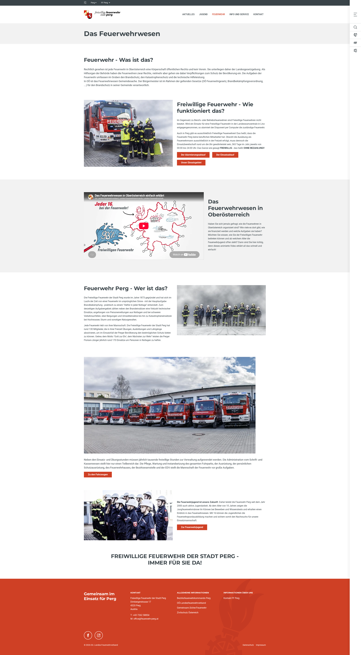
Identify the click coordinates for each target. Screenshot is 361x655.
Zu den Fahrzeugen (98, 474)
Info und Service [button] (239, 14)
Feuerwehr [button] (218, 14)
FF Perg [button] (104, 3)
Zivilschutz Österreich (187, 612)
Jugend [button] (203, 14)
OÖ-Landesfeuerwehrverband (191, 603)
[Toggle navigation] (355, 14)
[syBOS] (355, 43)
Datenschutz (248, 645)
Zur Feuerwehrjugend (192, 527)
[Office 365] (355, 50)
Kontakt (258, 14)
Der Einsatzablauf (225, 154)
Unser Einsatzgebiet (191, 162)
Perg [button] (93, 3)
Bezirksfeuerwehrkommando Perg (194, 598)
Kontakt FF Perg (231, 598)
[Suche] (355, 27)
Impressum (261, 645)
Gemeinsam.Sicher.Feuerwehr (191, 607)
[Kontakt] (355, 35)
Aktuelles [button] (188, 14)
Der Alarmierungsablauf (193, 154)
